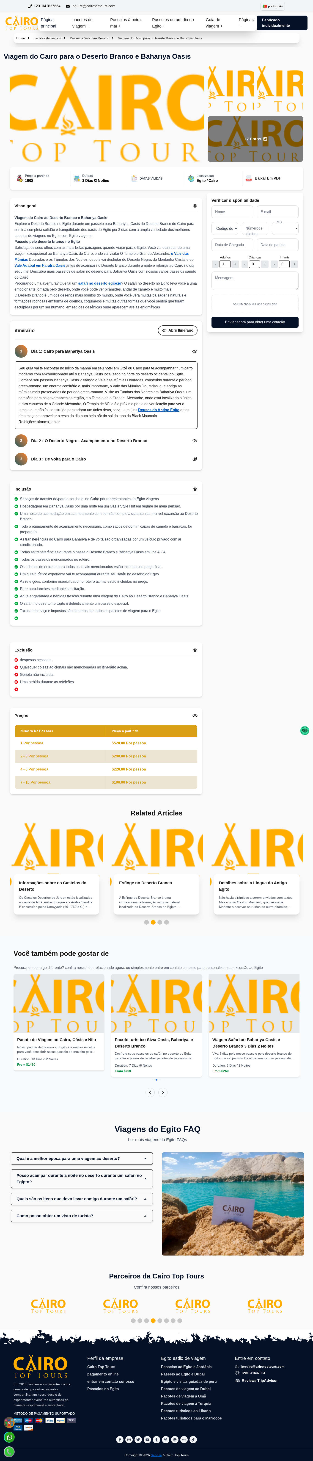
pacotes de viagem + (82, 22)
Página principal (48, 22)
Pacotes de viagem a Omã (183, 1396)
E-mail (266, 212)
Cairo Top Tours (101, 1367)
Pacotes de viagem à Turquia (186, 1404)
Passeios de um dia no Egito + (173, 22)
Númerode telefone (254, 231)
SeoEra (156, 1455)
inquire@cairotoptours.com (93, 6)
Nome (220, 212)
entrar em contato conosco (110, 1381)
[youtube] (147, 1439)
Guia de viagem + (214, 22)
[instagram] (129, 1439)
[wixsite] (184, 1439)
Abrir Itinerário (180, 330)
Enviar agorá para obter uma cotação (255, 322)
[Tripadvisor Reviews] (304, 730)
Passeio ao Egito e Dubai (183, 1374)
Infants (285, 257)
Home (20, 38)
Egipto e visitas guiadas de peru (189, 1381)
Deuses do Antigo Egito (158, 410)
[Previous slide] (150, 1092)
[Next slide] (162, 1092)
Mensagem (224, 278)
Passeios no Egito (103, 1389)
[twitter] (138, 1439)
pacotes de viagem (47, 38)
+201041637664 (47, 6)
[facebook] (120, 1439)
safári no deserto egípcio (99, 283)
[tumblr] (156, 1439)
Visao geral (25, 206)
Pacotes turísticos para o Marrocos (191, 1418)
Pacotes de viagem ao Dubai (186, 1389)
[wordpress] (174, 1439)
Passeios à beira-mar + (126, 22)
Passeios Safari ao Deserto (89, 38)
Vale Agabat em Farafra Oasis (39, 265)
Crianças (255, 257)
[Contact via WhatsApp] (9, 1437)
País (279, 222)
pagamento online (103, 1374)
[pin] (165, 1439)
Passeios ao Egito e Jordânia (186, 1367)
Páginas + (246, 22)
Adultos (225, 257)
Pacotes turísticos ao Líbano (186, 1411)
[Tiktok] (193, 1439)
